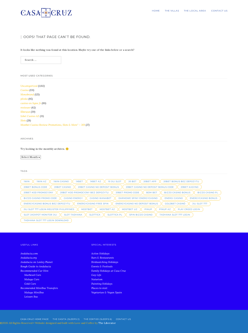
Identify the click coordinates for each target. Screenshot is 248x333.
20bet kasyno (189, 187)
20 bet (133, 181)
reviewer (26, 107)
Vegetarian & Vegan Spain (106, 292)
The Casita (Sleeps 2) (66, 319)
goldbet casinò (175, 203)
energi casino (174, 198)
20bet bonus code (35, 187)
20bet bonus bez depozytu (181, 181)
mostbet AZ (107, 209)
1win (27, 181)
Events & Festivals (102, 266)
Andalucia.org (29, 257)
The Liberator (107, 323)
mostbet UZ (129, 209)
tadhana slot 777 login (175, 214)
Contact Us (219, 10)
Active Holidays (100, 253)
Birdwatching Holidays (104, 262)
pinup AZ (165, 209)
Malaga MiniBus (34, 292)
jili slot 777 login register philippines (49, 209)
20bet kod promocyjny (38, 192)
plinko (24, 98)
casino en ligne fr (31, 103)
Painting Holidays (101, 283)
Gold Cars (30, 283)
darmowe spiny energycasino (138, 198)
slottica (94, 214)
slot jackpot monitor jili (40, 214)
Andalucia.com (29, 253)
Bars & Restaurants (102, 257)
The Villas (172, 10)
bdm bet (151, 192)
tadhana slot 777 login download (46, 220)
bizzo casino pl (208, 192)
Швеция (25, 111)
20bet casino (62, 187)
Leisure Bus (31, 296)
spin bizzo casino (141, 214)
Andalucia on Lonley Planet (37, 262)
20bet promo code (127, 192)
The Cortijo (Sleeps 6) (98, 319)
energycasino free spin (93, 203)
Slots (23, 120)
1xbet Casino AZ (30, 116)
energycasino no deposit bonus (137, 203)
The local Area (195, 10)
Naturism (96, 279)
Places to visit (99, 288)
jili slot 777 (199, 203)
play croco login (189, 209)
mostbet (87, 209)
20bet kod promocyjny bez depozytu (84, 192)
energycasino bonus (203, 198)
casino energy (73, 198)
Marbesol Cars (32, 275)
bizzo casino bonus (177, 192)
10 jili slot (114, 181)
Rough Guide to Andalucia (36, 266)
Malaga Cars (31, 279)
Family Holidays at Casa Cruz (108, 270)
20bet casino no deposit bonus (98, 187)
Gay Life (96, 275)
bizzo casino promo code (40, 198)
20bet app (150, 181)
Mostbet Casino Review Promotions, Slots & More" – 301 (53, 124)
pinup (148, 209)
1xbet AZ (95, 181)
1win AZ (41, 181)
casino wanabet (100, 198)
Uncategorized (29, 86)
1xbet (79, 181)
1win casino (61, 181)
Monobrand (27, 94)
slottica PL (114, 214)
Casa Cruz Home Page (35, 319)
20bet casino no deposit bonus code (150, 187)
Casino (25, 90)
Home (156, 10)
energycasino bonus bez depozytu (47, 203)
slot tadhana (73, 214)
